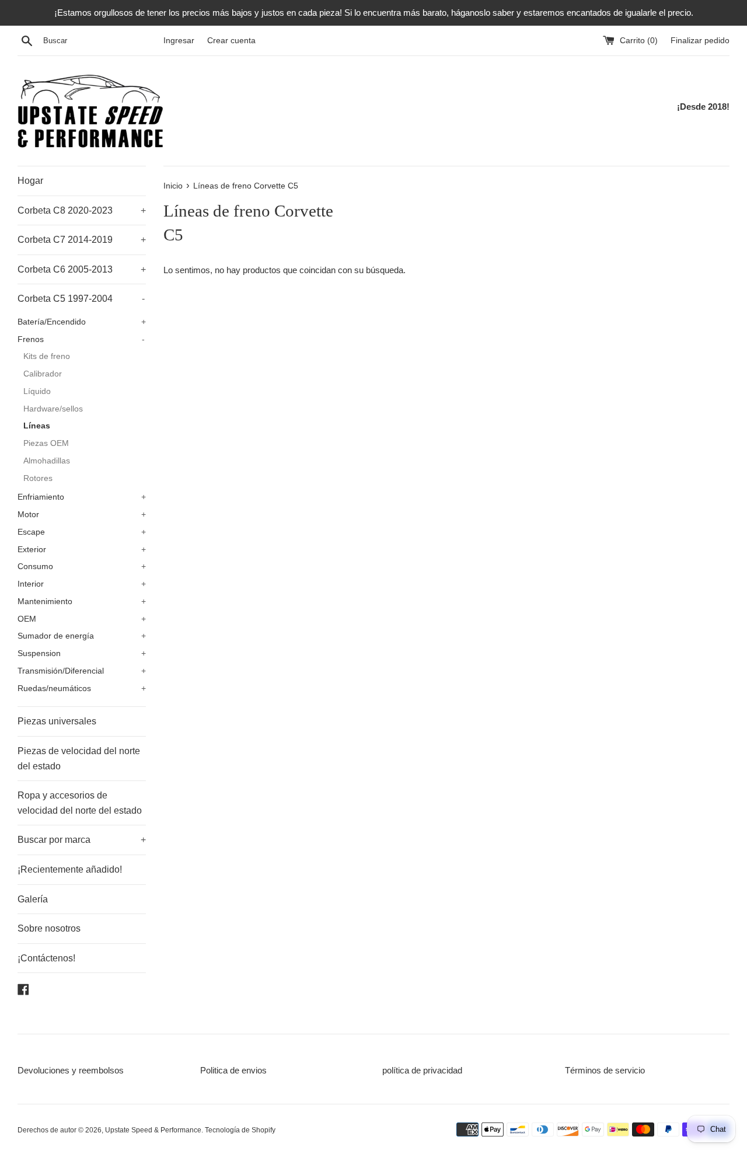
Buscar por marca (82, 840)
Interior (82, 584)
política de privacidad (422, 1070)
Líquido (37, 391)
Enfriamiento (82, 497)
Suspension (82, 653)
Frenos (81, 339)
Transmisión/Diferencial (82, 671)
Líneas (36, 425)
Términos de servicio (605, 1070)
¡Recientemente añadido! (70, 869)
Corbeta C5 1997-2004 (81, 299)
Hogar (30, 181)
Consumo (82, 566)
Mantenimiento (82, 601)
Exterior (82, 549)
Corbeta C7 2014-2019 (82, 240)
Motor (82, 514)
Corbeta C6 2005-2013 (82, 269)
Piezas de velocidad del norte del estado (79, 758)
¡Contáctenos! (46, 958)
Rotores (38, 478)
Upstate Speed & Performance (153, 1130)
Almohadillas (46, 460)
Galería (33, 899)
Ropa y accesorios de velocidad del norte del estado (80, 802)
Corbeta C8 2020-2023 (82, 210)
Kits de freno (46, 356)
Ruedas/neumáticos (82, 688)
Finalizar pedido (700, 40)
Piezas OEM (46, 443)
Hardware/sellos (53, 409)
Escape (82, 532)
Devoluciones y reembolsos (71, 1070)
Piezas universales (57, 721)
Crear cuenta (231, 40)
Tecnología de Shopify (240, 1130)
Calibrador (42, 373)
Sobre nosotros (49, 928)
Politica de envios (233, 1070)
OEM (82, 619)
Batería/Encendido (82, 322)
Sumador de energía (82, 636)
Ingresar (178, 40)
